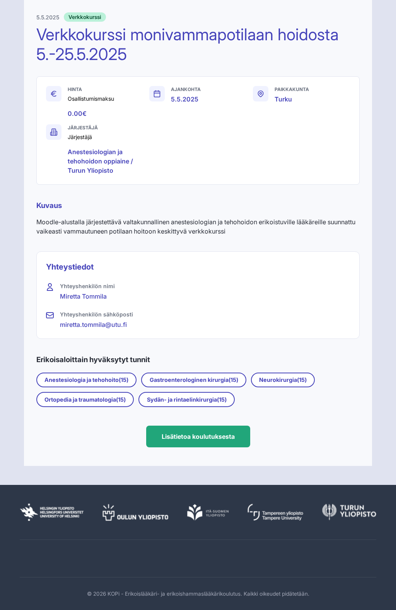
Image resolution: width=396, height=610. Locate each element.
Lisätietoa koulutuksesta (198, 436)
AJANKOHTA (186, 89)
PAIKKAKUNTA (292, 89)
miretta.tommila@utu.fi (93, 324)
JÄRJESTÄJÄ (83, 128)
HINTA (75, 89)
